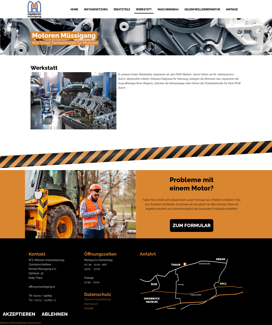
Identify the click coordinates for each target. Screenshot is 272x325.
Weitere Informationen (13, 322)
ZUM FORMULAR (192, 225)
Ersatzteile (122, 9)
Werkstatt (144, 9)
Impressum (34, 322)
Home (74, 9)
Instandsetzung (96, 9)
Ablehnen (55, 314)
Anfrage (232, 9)
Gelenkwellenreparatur (202, 9)
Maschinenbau (168, 9)
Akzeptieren (19, 314)
